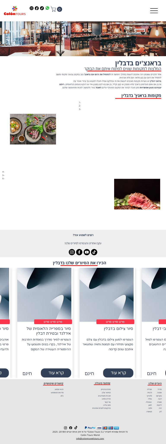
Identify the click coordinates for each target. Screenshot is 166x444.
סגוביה (159, 402)
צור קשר (108, 402)
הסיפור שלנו (106, 392)
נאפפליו (149, 402)
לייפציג (159, 405)
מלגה (150, 408)
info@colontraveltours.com (90, 438)
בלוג (62, 396)
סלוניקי (149, 396)
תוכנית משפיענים (104, 396)
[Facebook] (37, 8)
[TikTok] (42, 8)
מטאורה (149, 411)
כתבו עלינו (107, 405)
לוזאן (150, 405)
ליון (161, 411)
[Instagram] (32, 8)
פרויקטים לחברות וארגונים (101, 408)
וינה (160, 408)
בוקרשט (159, 396)
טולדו (150, 399)
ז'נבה (160, 399)
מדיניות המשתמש (57, 392)
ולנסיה (149, 392)
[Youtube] (87, 252)
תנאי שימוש (59, 389)
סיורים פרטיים (106, 389)
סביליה (149, 389)
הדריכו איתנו (106, 399)
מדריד (160, 389)
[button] (57, 9)
